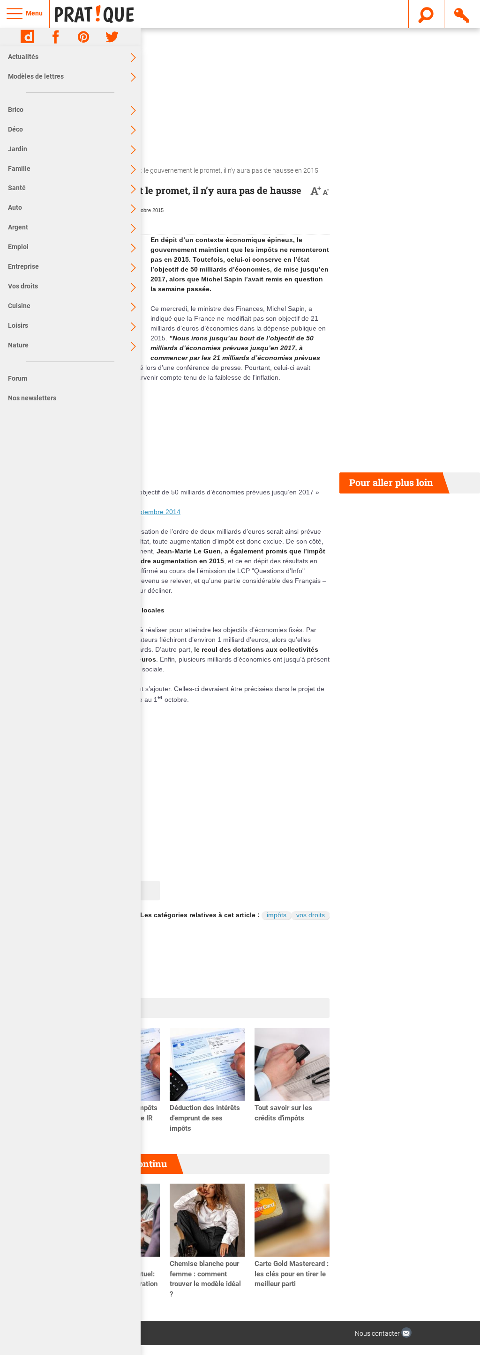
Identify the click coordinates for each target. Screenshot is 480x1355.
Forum (17, 378)
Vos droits (23, 286)
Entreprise (23, 266)
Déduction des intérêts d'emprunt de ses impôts (205, 1118)
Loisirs (18, 325)
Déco (15, 129)
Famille (19, 168)
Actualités (23, 56)
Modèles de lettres (36, 76)
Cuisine (19, 305)
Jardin (17, 149)
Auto (15, 207)
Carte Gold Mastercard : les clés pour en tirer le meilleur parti (292, 1274)
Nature (18, 345)
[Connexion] (462, 13)
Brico (15, 109)
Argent (18, 227)
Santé (17, 187)
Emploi (18, 246)
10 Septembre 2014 (150, 511)
